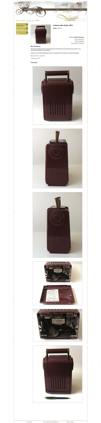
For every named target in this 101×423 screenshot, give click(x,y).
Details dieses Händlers (77, 43)
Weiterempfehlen (79, 41)
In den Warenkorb (79, 39)
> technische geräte (30, 20)
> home (17, 20)
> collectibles (22, 20)
